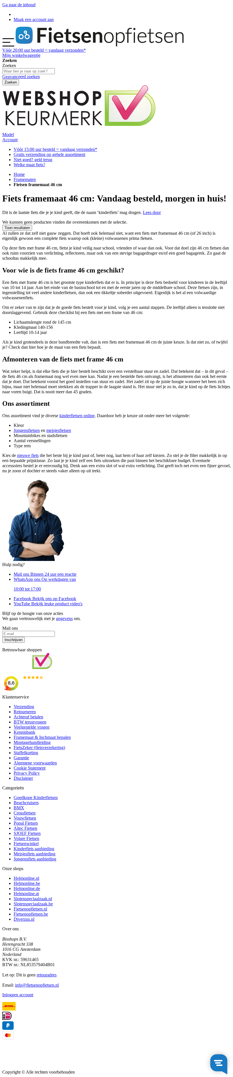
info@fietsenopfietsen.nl (37, 985)
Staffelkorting (26, 752)
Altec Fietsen (25, 828)
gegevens (64, 618)
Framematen (25, 179)
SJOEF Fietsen (27, 833)
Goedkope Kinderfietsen (36, 797)
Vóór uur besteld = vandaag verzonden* (44, 50)
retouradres (47, 974)
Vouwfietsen (25, 818)
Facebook (45, 598)
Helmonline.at (26, 893)
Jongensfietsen (27, 430)
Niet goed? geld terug (33, 159)
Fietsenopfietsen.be (31, 914)
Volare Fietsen (26, 838)
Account (10, 139)
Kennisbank (24, 732)
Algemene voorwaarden (35, 762)
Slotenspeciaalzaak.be (33, 903)
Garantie (21, 757)
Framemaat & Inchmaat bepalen (42, 737)
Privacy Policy (27, 773)
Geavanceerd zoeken (21, 76)
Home (19, 174)
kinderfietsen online (77, 415)
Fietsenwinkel (26, 843)
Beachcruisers (26, 802)
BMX (19, 807)
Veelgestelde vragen (31, 727)
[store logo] (100, 45)
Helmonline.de (27, 888)
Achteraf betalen (28, 716)
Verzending (24, 706)
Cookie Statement (29, 768)
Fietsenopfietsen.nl (30, 908)
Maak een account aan (34, 19)
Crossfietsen (25, 812)
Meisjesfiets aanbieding (34, 853)
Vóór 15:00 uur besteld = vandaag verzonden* (55, 149)
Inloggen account (17, 994)
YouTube (48, 603)
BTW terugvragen (30, 722)
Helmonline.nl (26, 878)
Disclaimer (23, 778)
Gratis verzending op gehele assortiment (49, 154)
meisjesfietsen (58, 430)
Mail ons (45, 574)
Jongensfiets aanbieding (35, 858)
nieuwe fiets (28, 455)
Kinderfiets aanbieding (34, 848)
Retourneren (25, 711)
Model (8, 134)
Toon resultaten (17, 228)
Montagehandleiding (32, 742)
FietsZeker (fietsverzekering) (39, 747)
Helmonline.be (27, 883)
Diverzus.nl (24, 919)
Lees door (152, 212)
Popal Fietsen (26, 823)
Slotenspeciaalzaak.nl (33, 898)
